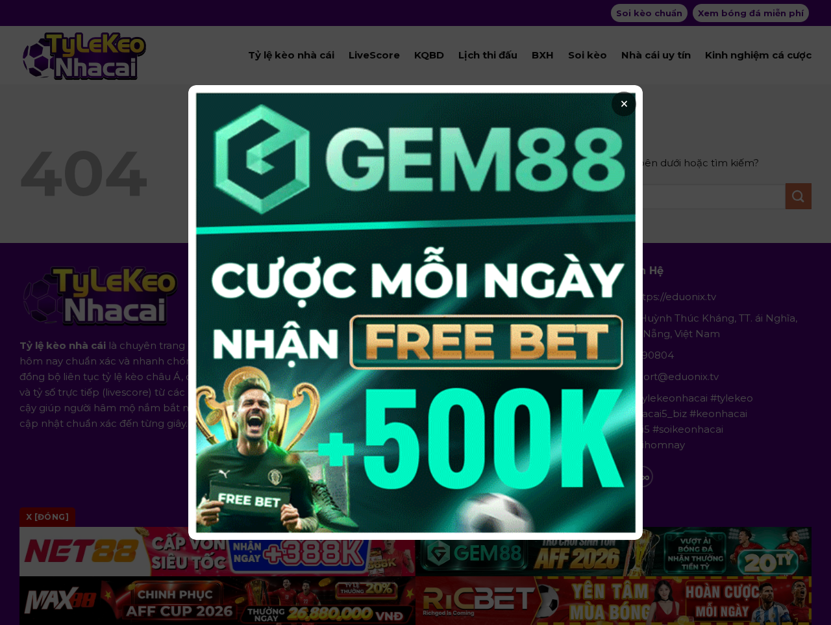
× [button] (624, 104)
